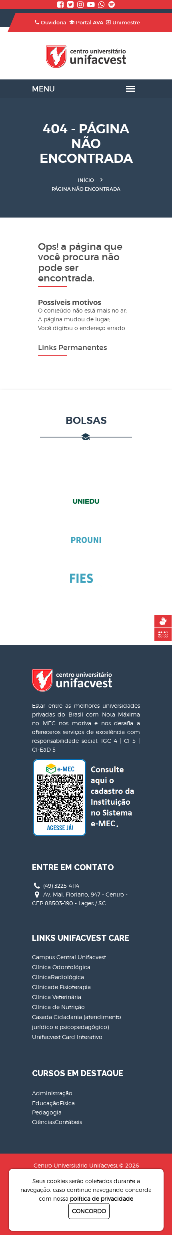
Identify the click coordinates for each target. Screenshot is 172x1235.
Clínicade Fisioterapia (61, 987)
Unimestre (126, 22)
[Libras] (163, 621)
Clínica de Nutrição (58, 1006)
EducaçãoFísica (53, 1103)
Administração (52, 1093)
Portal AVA (90, 22)
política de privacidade (101, 1198)
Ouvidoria (53, 22)
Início (86, 180)
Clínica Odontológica (61, 967)
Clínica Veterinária (56, 997)
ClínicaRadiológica (58, 977)
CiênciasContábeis (57, 1121)
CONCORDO (89, 1210)
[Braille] (163, 634)
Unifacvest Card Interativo (67, 1036)
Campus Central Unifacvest (69, 957)
